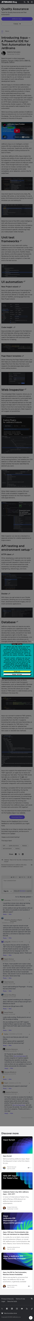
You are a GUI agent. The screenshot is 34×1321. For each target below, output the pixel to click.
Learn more (28, 655)
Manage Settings (17, 674)
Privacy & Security (7, 1299)
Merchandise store (10, 1313)
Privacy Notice (10, 663)
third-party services (21, 665)
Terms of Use (24, 663)
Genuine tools (12, 1301)
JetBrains (15, 1317)
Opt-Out (28, 668)
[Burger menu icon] (32, 2)
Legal (3, 1301)
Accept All (17, 671)
